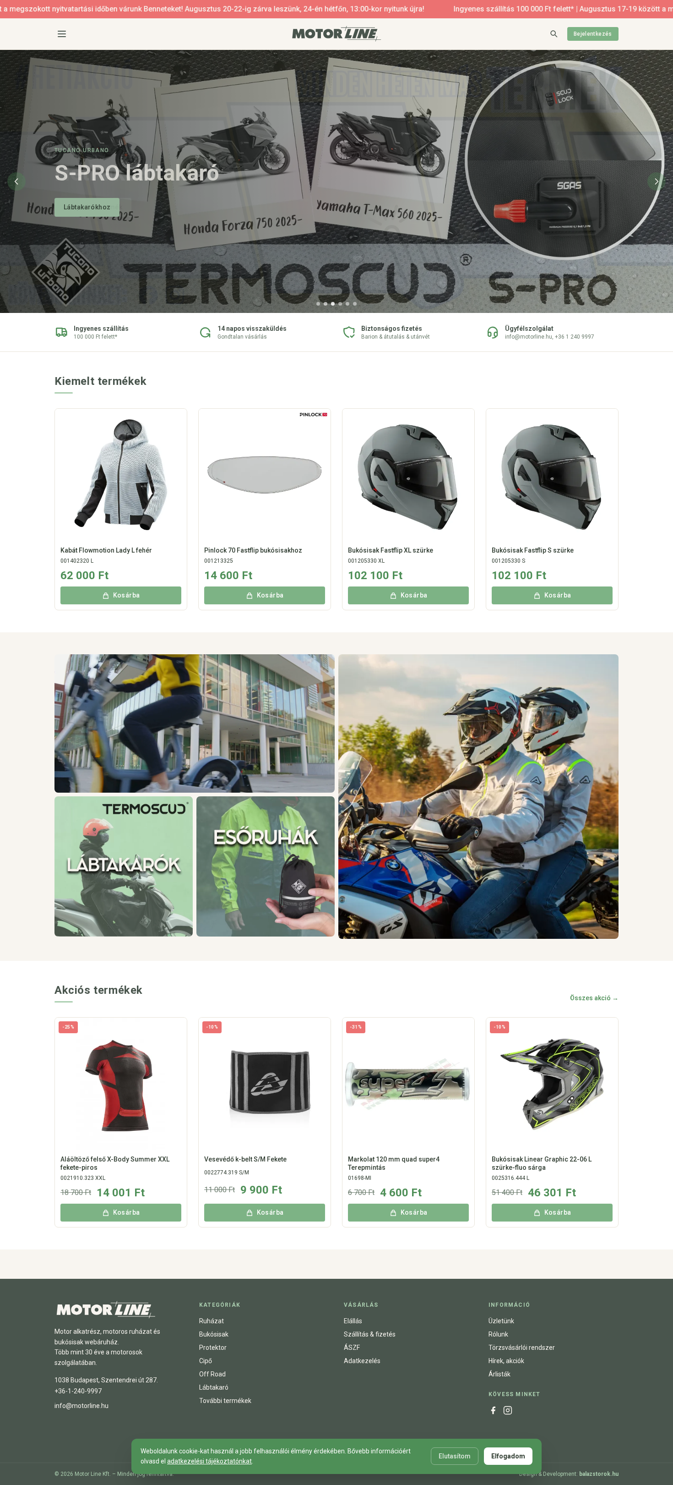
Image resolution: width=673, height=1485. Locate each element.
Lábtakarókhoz (87, 207)
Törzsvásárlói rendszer (521, 1347)
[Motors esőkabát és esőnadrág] (265, 866)
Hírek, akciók (506, 1360)
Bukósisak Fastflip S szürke (533, 550)
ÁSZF (352, 1347)
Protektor (213, 1347)
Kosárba (126, 595)
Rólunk (498, 1334)
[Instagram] (507, 1410)
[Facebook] (493, 1410)
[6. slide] (355, 304)
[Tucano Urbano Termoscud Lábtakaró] (123, 866)
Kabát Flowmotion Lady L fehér (106, 550)
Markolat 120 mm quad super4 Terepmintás (394, 1163)
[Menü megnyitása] (61, 34)
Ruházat (211, 1321)
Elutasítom (455, 1456)
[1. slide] (318, 304)
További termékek (225, 1400)
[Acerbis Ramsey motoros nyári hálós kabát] (478, 796)
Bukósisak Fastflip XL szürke (390, 550)
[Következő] (656, 181)
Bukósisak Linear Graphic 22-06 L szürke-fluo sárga (542, 1163)
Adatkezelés (362, 1360)
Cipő (205, 1360)
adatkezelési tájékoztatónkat (209, 1461)
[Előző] (16, 181)
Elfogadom (508, 1456)
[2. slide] (325, 304)
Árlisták (499, 1374)
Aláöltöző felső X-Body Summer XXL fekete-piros (114, 1163)
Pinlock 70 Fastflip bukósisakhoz (253, 550)
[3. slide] (333, 304)
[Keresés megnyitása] (553, 33)
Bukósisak (213, 1334)
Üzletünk (501, 1321)
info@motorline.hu (81, 1405)
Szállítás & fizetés (370, 1334)
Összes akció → (594, 998)
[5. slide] (347, 304)
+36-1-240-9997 (78, 1391)
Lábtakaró (213, 1387)
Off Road (212, 1374)
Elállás (353, 1321)
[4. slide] (340, 304)
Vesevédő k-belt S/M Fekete (245, 1159)
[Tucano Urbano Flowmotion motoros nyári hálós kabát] (194, 723)
